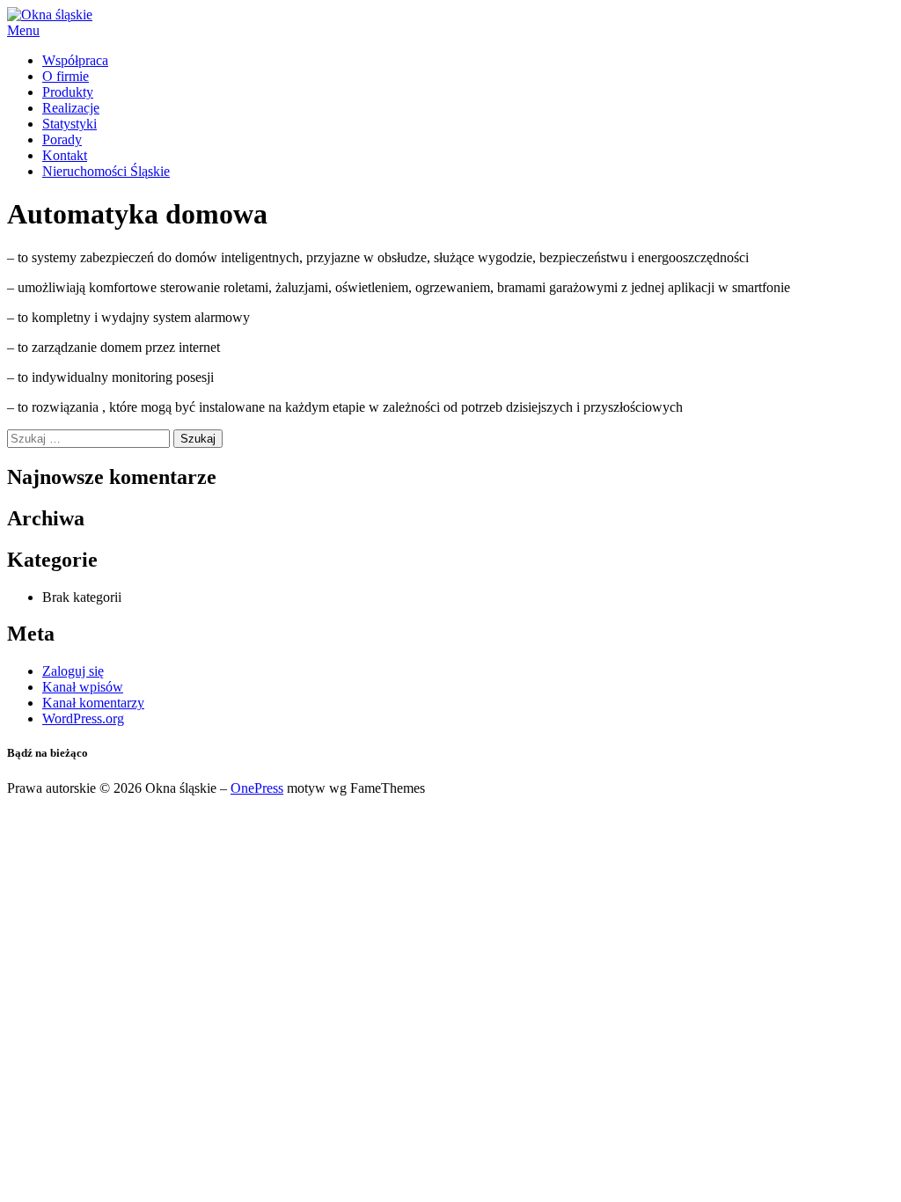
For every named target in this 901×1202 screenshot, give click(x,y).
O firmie (65, 76)
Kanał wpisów (82, 686)
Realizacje (70, 107)
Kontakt (64, 155)
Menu (23, 30)
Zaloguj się (73, 670)
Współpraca (75, 60)
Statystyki (69, 123)
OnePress (257, 788)
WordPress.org (83, 718)
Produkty (67, 91)
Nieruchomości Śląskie (106, 171)
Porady (62, 139)
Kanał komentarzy (93, 702)
